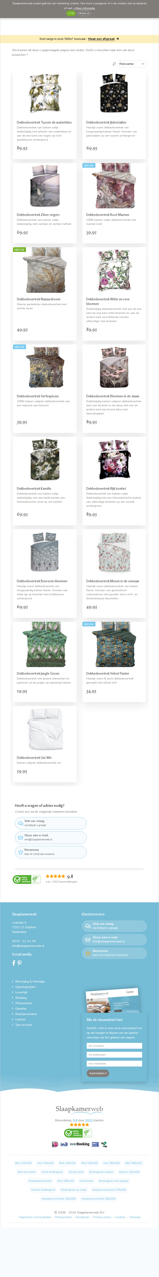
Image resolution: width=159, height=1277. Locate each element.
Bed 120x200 (23, 1163)
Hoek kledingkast (52, 1172)
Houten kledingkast (43, 1190)
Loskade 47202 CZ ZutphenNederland (24, 927)
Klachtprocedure (26, 1014)
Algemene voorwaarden (35, 1217)
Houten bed (76, 1172)
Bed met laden (27, 1172)
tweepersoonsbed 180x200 (98, 1199)
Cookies (120, 1217)
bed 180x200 (112, 1163)
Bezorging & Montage (30, 981)
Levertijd (21, 992)
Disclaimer (82, 1217)
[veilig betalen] (79, 1146)
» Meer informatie (84, 8)
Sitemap (135, 1217)
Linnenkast (86, 1181)
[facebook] (14, 964)
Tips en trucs (23, 1025)
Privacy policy (102, 1217)
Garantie (21, 1008)
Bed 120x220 (67, 1163)
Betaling (21, 998)
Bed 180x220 (133, 1163)
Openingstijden (25, 987)
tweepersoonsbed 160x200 (59, 1199)
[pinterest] (20, 964)
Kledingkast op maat (73, 1190)
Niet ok (85, 13)
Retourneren (23, 1003)
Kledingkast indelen (101, 1172)
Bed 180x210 (66, 1181)
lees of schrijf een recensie (39, 852)
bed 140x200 (45, 1163)
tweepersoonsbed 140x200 (109, 1190)
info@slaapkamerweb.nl (38, 837)
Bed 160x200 (89, 1163)
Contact (20, 1019)
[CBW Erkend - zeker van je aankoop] (26, 879)
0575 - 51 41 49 (24, 941)
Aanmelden (97, 1073)
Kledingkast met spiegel (113, 1181)
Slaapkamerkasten (40, 1181)
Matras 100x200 (129, 1172)
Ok (72, 13)
